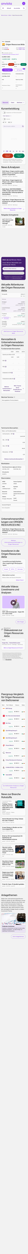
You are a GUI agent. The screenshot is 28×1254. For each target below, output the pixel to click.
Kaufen (23, 64)
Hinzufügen (7, 70)
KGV (3, 79)
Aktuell (9, 8)
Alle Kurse (20, 102)
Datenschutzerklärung (17, 278)
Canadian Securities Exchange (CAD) (10, 54)
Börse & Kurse (4, 15)
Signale (20, 70)
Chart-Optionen (6, 116)
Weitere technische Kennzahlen (13, 459)
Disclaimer (9, 659)
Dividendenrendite (20, 73)
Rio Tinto (8, 723)
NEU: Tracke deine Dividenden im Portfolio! (17, 388)
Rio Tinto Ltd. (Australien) (13, 716)
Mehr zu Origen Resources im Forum (13, 648)
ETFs (12, 569)
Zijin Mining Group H (11, 730)
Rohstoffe (7, 41)
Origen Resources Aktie (17, 15)
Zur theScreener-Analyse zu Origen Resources (13, 786)
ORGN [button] (20, 49)
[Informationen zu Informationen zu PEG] (5, 366)
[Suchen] (22, 126)
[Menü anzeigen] (3, 8)
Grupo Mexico (10, 745)
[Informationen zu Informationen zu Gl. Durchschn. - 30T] (13, 434)
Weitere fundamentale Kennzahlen (7, 388)
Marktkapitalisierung (6, 73)
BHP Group (9, 708)
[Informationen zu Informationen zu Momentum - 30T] (12, 452)
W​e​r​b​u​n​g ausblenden (19, 27)
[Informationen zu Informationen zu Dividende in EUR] (12, 372)
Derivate (20, 569)
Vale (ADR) (9, 775)
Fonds (6, 569)
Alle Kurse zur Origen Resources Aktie (13, 332)
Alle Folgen (20, 622)
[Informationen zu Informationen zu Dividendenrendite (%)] (14, 379)
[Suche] (23, 8)
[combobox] (13, 126)
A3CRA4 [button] (6, 48)
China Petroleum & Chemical (14, 760)
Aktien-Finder (19, 580)
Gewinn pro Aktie (19, 79)
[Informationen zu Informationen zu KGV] (5, 360)
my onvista (17, 8)
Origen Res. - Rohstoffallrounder (11, 643)
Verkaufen (11, 64)
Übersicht (5, 102)
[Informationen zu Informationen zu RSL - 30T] (8, 440)
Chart (12, 102)
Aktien (9, 15)
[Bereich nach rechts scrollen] (24, 102)
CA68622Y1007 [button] (21, 48)
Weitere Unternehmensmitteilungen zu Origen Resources (13, 542)
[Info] (4, 122)
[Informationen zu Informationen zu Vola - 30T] (8, 446)
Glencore (8, 752)
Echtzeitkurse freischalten (6, 318)
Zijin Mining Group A (11, 738)
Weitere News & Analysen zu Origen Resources (13, 209)
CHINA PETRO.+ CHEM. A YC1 (14, 767)
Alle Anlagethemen (18, 936)
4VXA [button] (23, 49)
